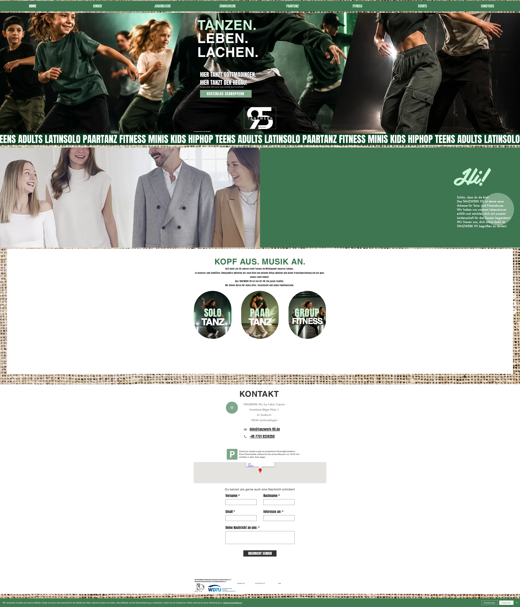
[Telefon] (245, 436)
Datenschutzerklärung (232, 602)
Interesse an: (272, 511)
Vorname (231, 495)
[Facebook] (513, 303)
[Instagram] (513, 296)
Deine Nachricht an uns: (241, 527)
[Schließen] (516, 603)
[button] (97, 6)
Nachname (270, 495)
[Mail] (245, 429)
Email (229, 511)
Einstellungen (489, 602)
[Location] (232, 408)
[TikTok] (513, 311)
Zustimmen (506, 602)
